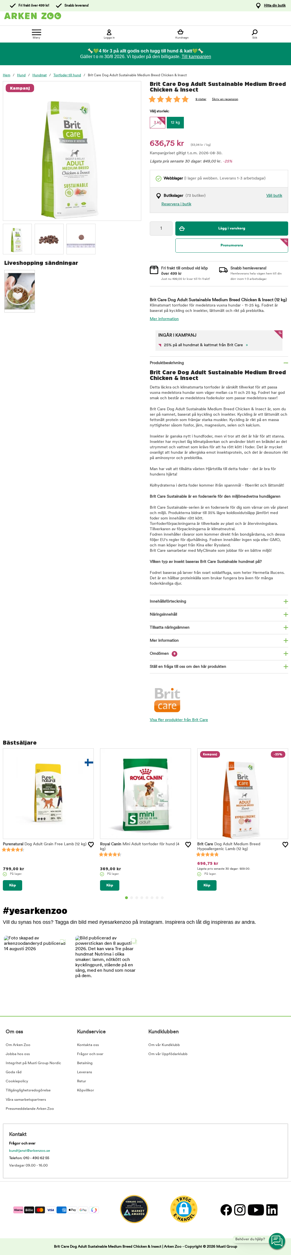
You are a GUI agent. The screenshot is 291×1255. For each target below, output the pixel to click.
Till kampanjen (196, 56)
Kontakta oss (88, 1045)
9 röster (201, 99)
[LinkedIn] (271, 1210)
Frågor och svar (90, 1054)
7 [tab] (157, 897)
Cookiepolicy (17, 1081)
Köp (12, 885)
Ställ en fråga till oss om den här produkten (188, 667)
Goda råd (14, 1072)
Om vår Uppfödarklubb (168, 1054)
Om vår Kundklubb (164, 1045)
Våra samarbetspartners (26, 1100)
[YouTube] (255, 1210)
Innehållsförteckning (168, 601)
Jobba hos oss (18, 1054)
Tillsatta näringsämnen (170, 628)
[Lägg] (91, 845)
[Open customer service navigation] (277, 1241)
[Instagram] (239, 1210)
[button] (36, 968)
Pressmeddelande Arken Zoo (30, 1109)
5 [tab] (147, 897)
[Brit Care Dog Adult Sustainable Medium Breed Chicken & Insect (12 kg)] (17, 238)
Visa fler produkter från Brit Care (179, 720)
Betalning (85, 1063)
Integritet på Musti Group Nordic (33, 1063)
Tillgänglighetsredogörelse (28, 1090)
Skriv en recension (225, 99)
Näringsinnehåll (163, 614)
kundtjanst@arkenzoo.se (29, 1151)
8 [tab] (162, 897)
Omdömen (163, 654)
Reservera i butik (176, 204)
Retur (81, 1081)
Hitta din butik (275, 5)
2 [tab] (131, 897)
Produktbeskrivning (167, 363)
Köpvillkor (85, 1090)
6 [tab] (152, 897)
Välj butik (274, 196)
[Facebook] (226, 1210)
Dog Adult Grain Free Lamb (44, 844)
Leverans (84, 1072)
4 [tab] (141, 897)
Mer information (164, 319)
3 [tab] (136, 897)
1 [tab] (126, 897)
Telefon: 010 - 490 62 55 (29, 1158)
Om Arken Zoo (18, 1045)
